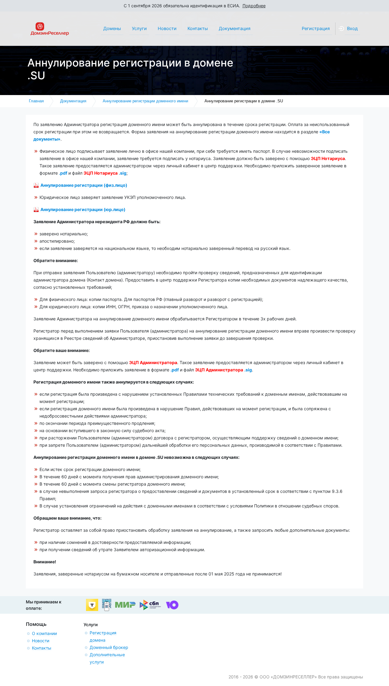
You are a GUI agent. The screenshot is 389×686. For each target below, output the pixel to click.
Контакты (41, 647)
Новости (40, 640)
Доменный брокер (109, 647)
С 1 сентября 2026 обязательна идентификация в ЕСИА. (195, 5)
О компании (44, 633)
